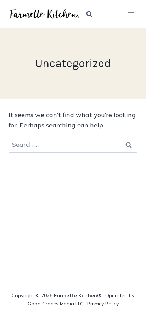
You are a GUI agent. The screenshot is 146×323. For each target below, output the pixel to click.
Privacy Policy (103, 303)
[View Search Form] (89, 14)
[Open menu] (130, 13)
